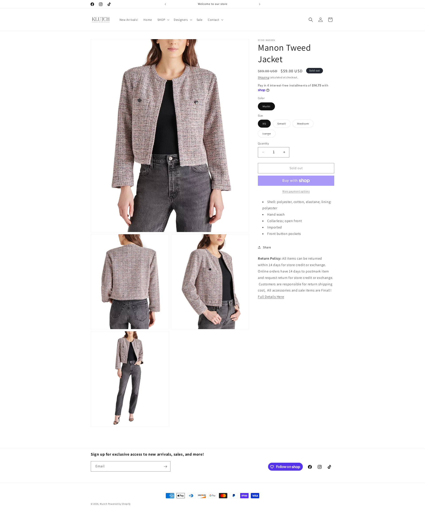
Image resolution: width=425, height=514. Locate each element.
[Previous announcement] (165, 4)
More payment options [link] (296, 191)
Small (284, 124)
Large (269, 134)
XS (267, 124)
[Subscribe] (165, 466)
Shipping (263, 77)
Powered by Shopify (119, 503)
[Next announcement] (260, 4)
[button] (163, 19)
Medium (305, 124)
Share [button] (267, 247)
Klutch (103, 503)
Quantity (263, 143)
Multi (269, 107)
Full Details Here (271, 296)
